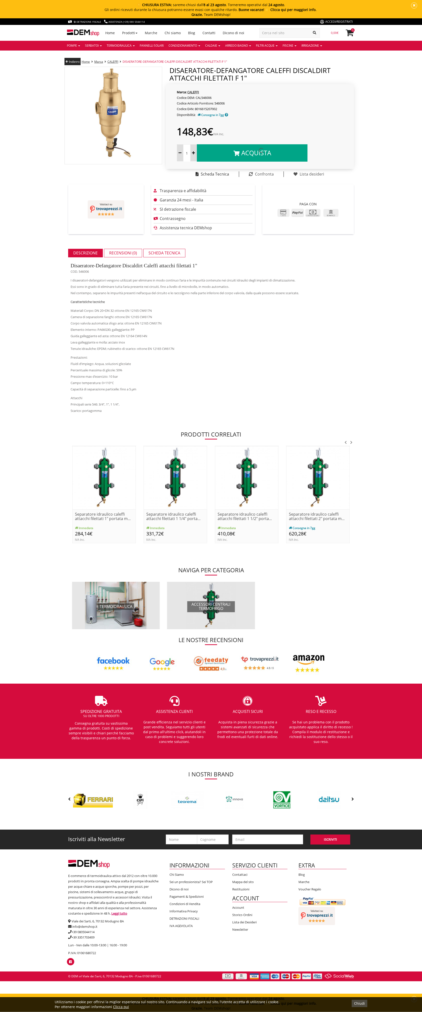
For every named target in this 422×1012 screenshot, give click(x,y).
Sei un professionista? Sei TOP (191, 882)
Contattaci (239, 874)
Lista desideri (311, 174)
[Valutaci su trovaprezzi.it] (106, 209)
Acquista (255, 152)
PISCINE (288, 45)
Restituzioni (240, 889)
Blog (301, 874)
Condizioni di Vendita (184, 904)
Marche (303, 882)
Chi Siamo (176, 874)
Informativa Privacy (183, 911)
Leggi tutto (119, 913)
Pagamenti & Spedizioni (186, 896)
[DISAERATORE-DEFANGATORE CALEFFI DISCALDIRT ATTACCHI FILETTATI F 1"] (113, 115)
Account (238, 907)
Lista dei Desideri (244, 922)
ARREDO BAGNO (237, 45)
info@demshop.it (84, 926)
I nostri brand (211, 774)
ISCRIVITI (330, 839)
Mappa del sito (243, 882)
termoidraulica (116, 606)
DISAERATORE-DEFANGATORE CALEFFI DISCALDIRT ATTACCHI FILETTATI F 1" (175, 62)
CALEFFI (112, 62)
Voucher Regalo (309, 889)
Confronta (264, 174)
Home (86, 62)
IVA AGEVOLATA (181, 926)
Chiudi (359, 1003)
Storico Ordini (242, 915)
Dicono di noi (179, 889)
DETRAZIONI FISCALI (184, 918)
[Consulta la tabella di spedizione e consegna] (226, 115)
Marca (98, 62)
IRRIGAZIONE (310, 45)
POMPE (72, 45)
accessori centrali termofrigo (210, 606)
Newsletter (240, 929)
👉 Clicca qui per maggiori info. (290, 9)
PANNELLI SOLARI (152, 45)
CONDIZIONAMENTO (183, 45)
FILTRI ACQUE (265, 45)
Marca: (182, 92)
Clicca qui (121, 1006)
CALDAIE (211, 45)
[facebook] (70, 962)
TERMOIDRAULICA (119, 45)
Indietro (74, 62)
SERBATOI (92, 45)
